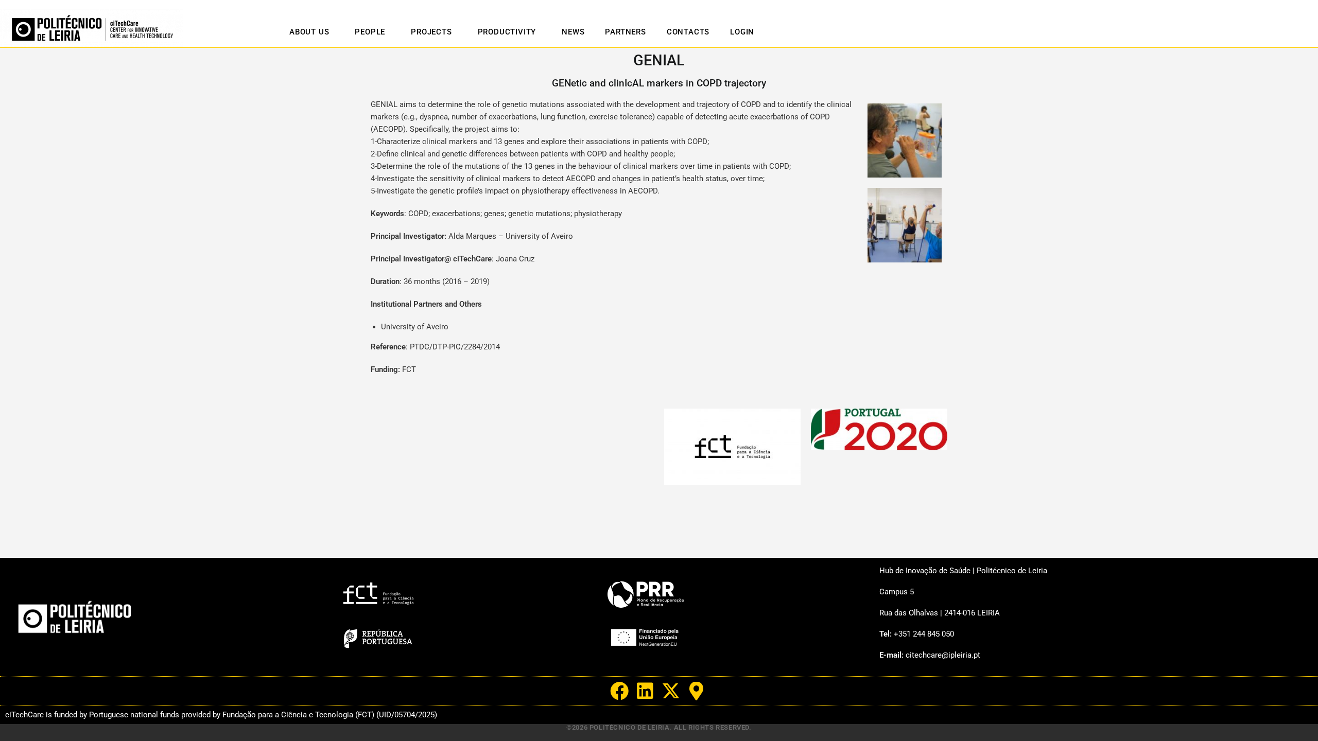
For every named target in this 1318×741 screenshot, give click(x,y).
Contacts (688, 32)
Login (742, 32)
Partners (625, 32)
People (370, 32)
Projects (431, 32)
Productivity (507, 32)
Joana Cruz (515, 258)
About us (309, 32)
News (573, 32)
